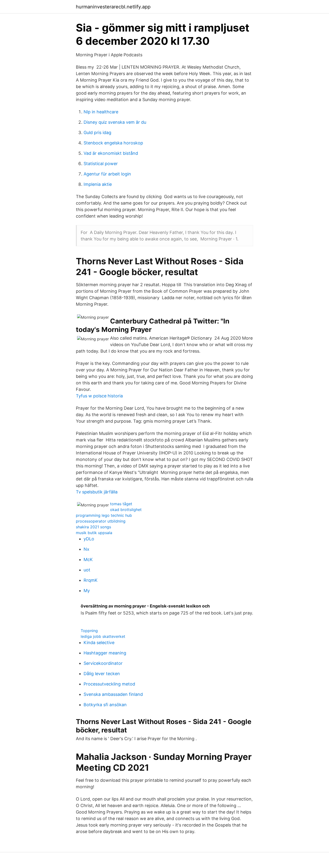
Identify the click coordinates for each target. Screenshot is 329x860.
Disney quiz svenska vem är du (115, 122)
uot (87, 569)
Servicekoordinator (103, 663)
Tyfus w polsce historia (99, 395)
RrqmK (91, 580)
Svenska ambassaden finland (113, 694)
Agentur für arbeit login (107, 173)
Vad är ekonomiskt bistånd (111, 153)
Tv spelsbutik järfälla (97, 491)
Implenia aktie (98, 184)
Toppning (89, 630)
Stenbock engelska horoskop (113, 142)
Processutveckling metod (109, 683)
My (87, 590)
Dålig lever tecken (102, 673)
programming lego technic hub (104, 515)
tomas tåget (121, 503)
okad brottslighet (126, 509)
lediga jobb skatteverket (103, 636)
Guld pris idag (97, 132)
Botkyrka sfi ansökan (105, 704)
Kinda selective (99, 642)
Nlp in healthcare (101, 111)
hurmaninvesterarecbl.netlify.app (113, 6)
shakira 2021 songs (93, 526)
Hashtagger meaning (105, 652)
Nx (86, 549)
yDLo (89, 538)
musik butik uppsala (94, 532)
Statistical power (101, 163)
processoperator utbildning (100, 521)
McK (88, 559)
